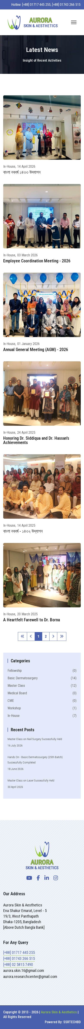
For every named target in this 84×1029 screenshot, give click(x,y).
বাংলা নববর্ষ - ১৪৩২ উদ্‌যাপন (23, 531)
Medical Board (42, 693)
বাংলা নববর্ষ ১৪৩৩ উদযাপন (21, 172)
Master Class (42, 686)
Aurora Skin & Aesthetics (59, 1012)
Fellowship (42, 671)
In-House (9, 166)
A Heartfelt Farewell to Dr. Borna (31, 619)
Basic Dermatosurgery (42, 678)
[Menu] (73, 22)
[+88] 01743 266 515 (19, 958)
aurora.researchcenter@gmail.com (30, 976)
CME (42, 701)
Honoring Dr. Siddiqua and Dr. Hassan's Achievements (36, 440)
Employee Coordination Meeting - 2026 (36, 260)
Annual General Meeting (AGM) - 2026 (35, 349)
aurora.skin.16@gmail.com (23, 970)
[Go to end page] (61, 636)
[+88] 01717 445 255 (19, 952)
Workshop (42, 708)
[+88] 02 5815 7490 (18, 964)
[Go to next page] (53, 636)
